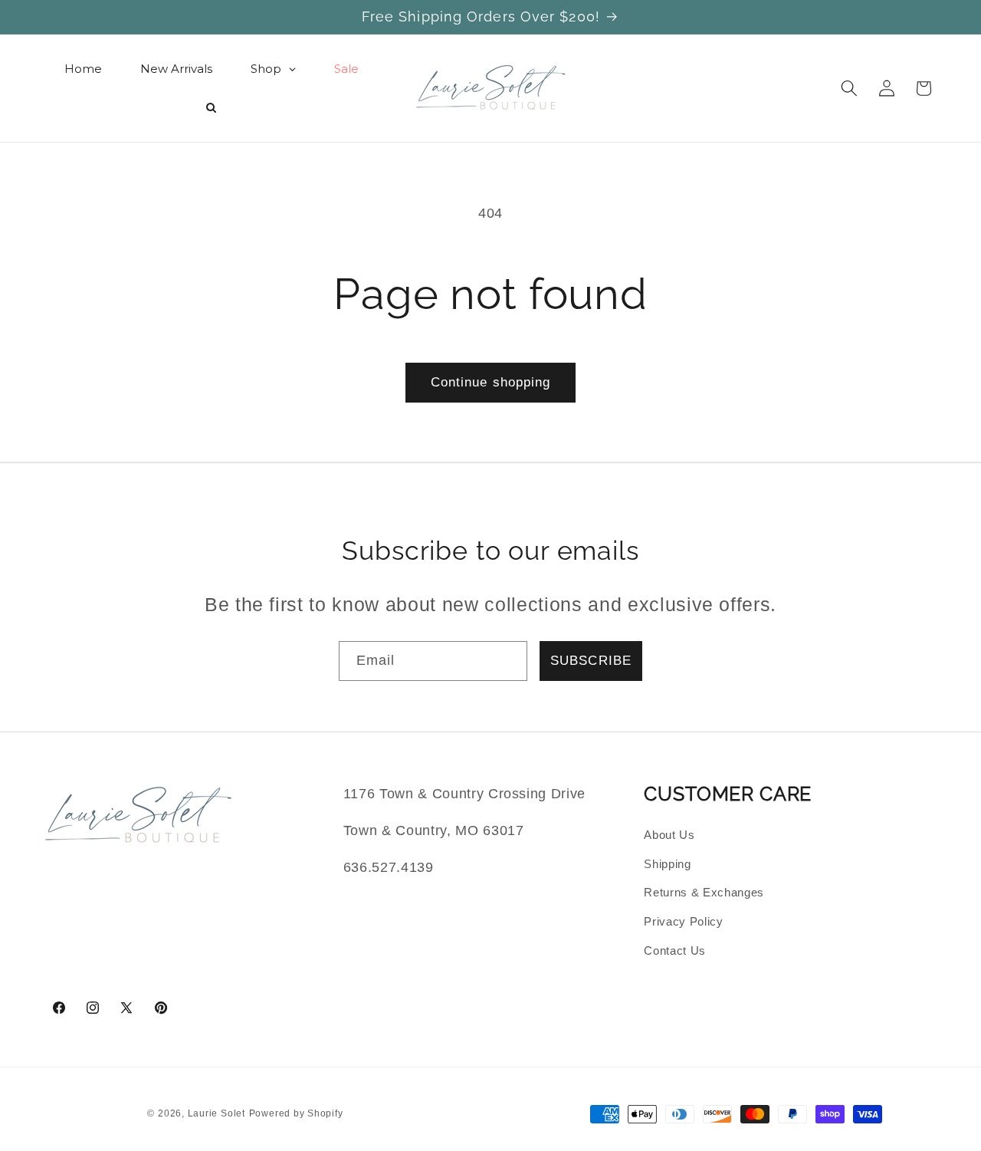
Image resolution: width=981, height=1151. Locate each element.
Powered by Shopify (296, 1113)
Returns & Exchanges (704, 892)
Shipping (667, 863)
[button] (849, 88)
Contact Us (675, 950)
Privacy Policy (683, 921)
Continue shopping (491, 382)
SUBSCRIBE (591, 660)
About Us (669, 834)
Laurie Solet (216, 1113)
